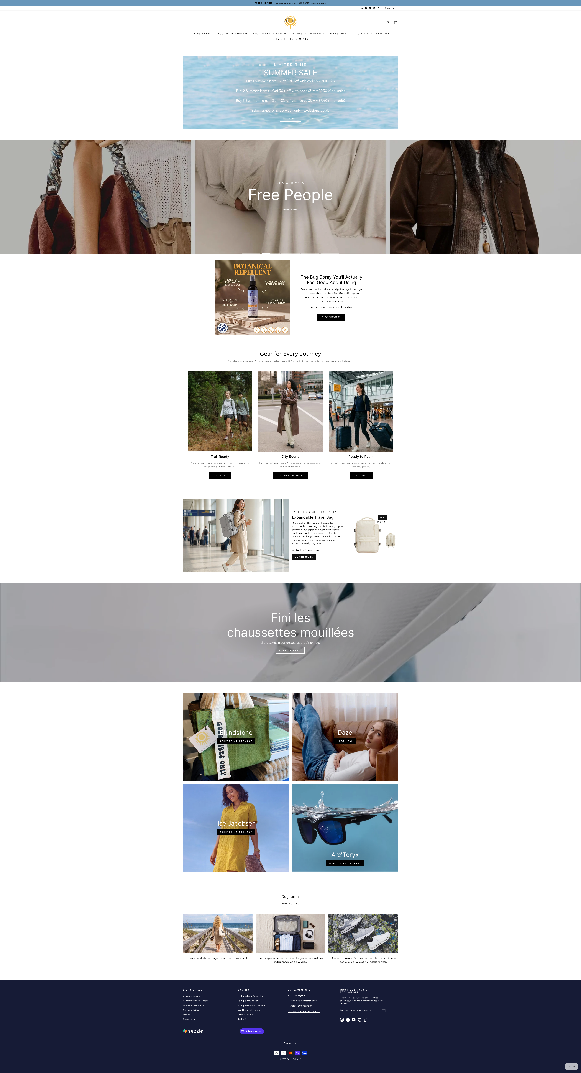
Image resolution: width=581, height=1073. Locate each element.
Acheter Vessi (290, 650)
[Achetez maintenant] (236, 737)
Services (279, 39)
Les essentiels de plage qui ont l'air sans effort (218, 958)
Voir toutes (290, 904)
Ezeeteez (382, 33)
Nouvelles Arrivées (233, 33)
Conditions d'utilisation (249, 1009)
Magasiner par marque (269, 33)
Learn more (304, 557)
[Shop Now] (290, 92)
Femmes (297, 33)
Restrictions (243, 1019)
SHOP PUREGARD (331, 317)
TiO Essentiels (202, 33)
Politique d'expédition (248, 1000)
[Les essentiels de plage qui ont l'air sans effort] (218, 933)
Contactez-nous (245, 1014)
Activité (362, 33)
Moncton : (300, 1005)
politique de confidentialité (250, 996)
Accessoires (339, 33)
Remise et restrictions (193, 1005)
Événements (299, 39)
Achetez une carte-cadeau (196, 1000)
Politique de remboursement (251, 1005)
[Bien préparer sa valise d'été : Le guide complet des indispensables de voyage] (290, 933)
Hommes (316, 33)
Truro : (297, 995)
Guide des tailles (191, 1009)
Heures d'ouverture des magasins (304, 1011)
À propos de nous (191, 996)
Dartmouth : (302, 1000)
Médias (186, 1014)
